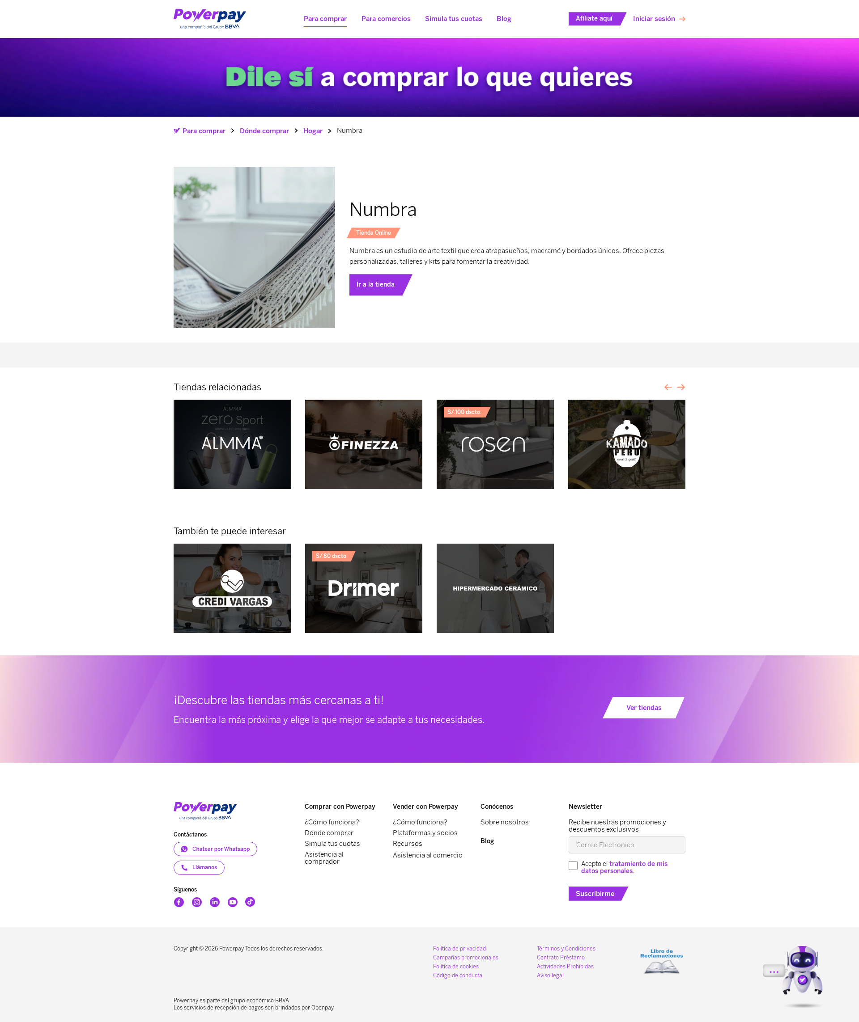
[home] (210, 19)
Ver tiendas (644, 708)
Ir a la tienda (376, 284)
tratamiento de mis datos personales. (624, 867)
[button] (325, 19)
